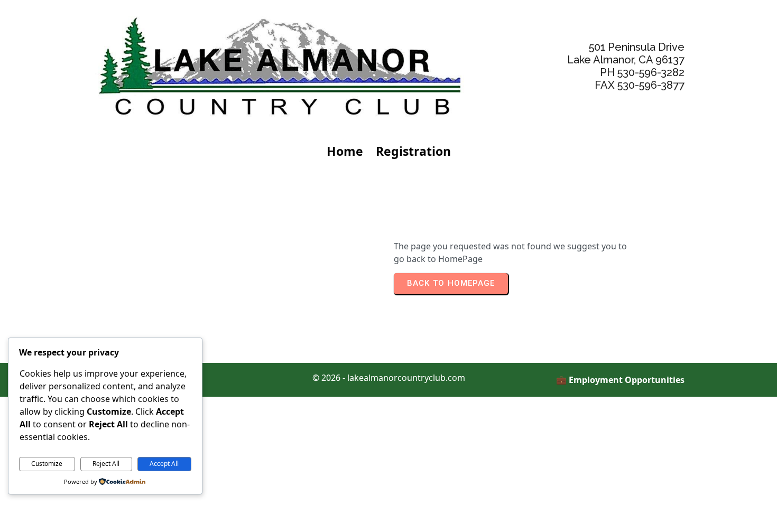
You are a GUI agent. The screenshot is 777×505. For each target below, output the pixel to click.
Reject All (105, 463)
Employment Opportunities (626, 380)
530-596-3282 (650, 72)
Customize (46, 463)
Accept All (164, 463)
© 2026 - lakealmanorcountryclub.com (388, 378)
